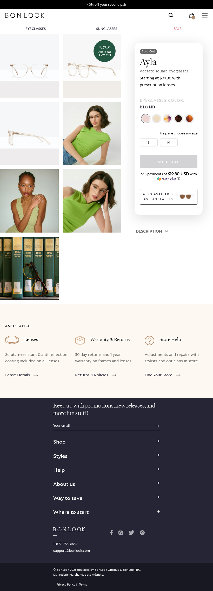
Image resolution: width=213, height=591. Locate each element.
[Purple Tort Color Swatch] (167, 118)
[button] (168, 176)
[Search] (171, 15)
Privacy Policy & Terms (71, 584)
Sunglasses (106, 28)
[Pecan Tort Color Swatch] (189, 118)
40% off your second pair (106, 4)
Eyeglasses (35, 28)
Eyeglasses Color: (162, 104)
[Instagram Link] (120, 533)
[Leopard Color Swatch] (178, 118)
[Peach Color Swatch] (156, 118)
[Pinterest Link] (142, 533)
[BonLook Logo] (24, 15)
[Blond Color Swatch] (145, 118)
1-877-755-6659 (65, 544)
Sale (178, 28)
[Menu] (205, 15)
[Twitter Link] (131, 533)
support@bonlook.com (71, 550)
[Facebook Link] (111, 533)
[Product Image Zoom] (29, 66)
